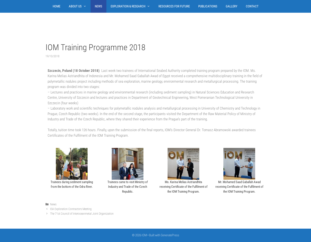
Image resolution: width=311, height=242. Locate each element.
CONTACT (252, 6)
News (53, 204)
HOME (56, 6)
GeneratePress (170, 235)
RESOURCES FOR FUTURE (174, 6)
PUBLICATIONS (207, 6)
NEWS (98, 6)
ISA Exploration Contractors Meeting (71, 209)
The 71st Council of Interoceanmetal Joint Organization (82, 214)
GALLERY (231, 6)
